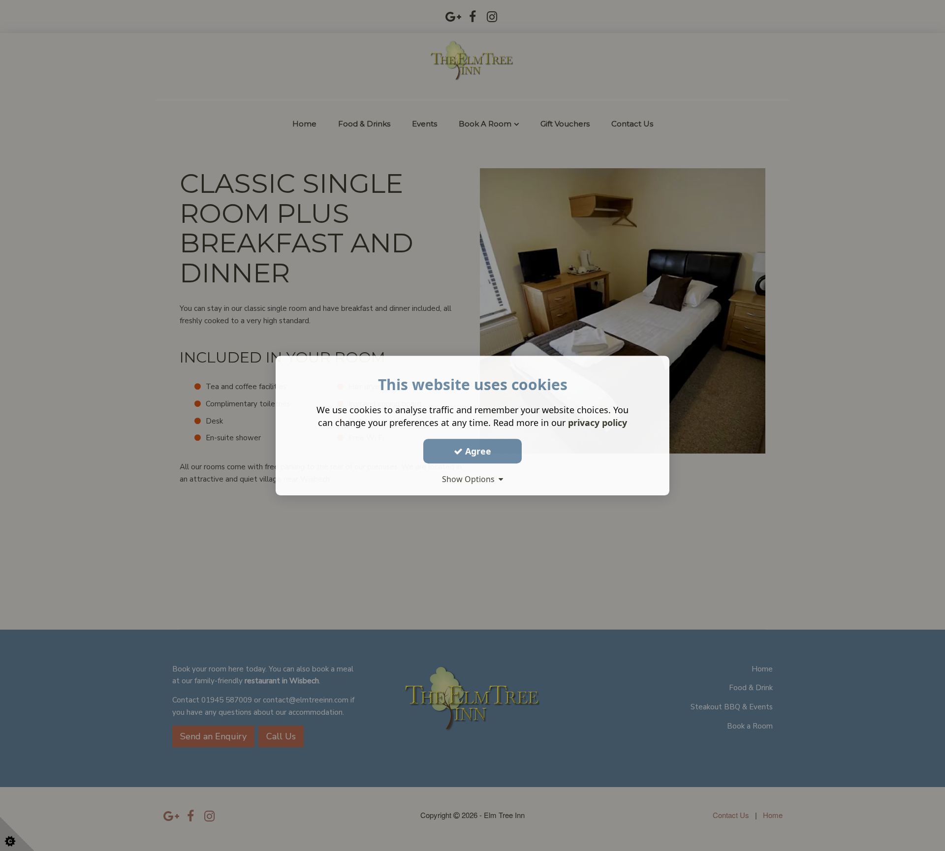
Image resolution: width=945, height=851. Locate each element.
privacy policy (597, 422)
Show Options (470, 479)
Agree (477, 451)
